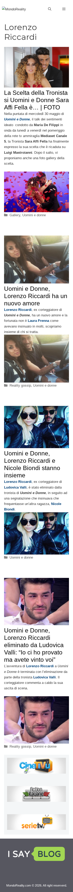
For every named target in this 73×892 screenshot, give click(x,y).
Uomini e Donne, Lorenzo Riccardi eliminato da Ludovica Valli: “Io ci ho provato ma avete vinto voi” (34, 645)
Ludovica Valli (15, 487)
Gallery (15, 215)
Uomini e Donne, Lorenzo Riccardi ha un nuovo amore (35, 296)
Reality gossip (20, 385)
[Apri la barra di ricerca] (50, 9)
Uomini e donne (34, 215)
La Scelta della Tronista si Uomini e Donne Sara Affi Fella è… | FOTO (36, 100)
